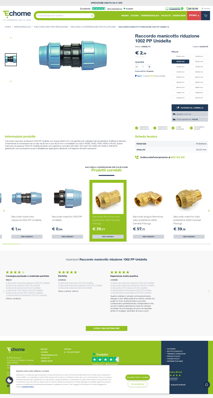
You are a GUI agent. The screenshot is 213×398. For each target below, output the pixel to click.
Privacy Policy (172, 356)
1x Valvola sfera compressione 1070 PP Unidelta (26, 295)
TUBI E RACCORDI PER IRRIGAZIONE (51, 27)
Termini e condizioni (175, 354)
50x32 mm (180, 77)
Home (8, 27)
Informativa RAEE (174, 361)
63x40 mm (180, 87)
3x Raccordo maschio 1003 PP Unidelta (23, 285)
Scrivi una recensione (106, 328)
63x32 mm (199, 82)
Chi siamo (170, 349)
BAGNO (44, 349)
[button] (11, 59)
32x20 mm (199, 61)
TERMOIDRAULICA (22, 27)
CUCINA (44, 352)
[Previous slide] (11, 38)
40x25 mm (199, 67)
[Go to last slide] (4, 211)
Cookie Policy (172, 359)
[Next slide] (11, 81)
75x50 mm (180, 92)
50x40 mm (199, 77)
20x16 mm (199, 56)
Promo (67, 349)
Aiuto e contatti (174, 351)
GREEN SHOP (47, 361)
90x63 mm (181, 98)
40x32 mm (180, 72)
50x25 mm (199, 72)
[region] (90, 379)
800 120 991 (178, 157)
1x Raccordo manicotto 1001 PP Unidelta (75, 283)
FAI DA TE (45, 358)
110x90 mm (180, 56)
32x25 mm (180, 67)
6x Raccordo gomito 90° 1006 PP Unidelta (24, 293)
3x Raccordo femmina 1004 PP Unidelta (23, 288)
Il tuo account (72, 352)
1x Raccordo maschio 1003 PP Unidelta (75, 288)
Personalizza (137, 384)
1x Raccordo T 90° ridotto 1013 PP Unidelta (24, 290)
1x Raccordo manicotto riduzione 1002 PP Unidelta (28, 283)
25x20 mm (180, 61)
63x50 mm (199, 87)
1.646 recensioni (172, 378)
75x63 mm (199, 92)
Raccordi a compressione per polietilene (93, 27)
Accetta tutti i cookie (138, 377)
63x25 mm (180, 82)
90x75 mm (199, 98)
